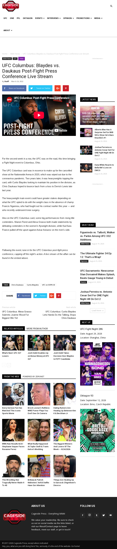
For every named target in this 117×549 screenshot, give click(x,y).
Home (4, 53)
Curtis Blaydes (33, 285)
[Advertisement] (58, 43)
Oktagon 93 (86, 395)
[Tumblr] (96, 515)
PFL (18, 18)
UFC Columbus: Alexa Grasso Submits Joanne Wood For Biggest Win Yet (17, 314)
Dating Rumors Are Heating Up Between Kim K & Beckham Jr (64, 410)
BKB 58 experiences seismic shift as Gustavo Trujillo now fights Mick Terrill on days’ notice (95, 117)
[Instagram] (89, 515)
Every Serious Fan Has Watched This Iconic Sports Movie (12, 410)
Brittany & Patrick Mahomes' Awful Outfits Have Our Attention (38, 482)
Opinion (67, 18)
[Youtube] (110, 515)
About (7, 30)
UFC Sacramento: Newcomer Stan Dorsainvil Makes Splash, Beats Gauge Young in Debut (97, 274)
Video (21, 59)
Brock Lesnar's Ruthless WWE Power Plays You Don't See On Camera (39, 410)
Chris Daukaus (17, 285)
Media (97, 18)
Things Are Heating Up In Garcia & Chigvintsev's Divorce (64, 482)
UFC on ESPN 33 (48, 285)
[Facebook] (82, 515)
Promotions (83, 18)
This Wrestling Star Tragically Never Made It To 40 (13, 482)
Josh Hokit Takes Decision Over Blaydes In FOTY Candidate (63, 356)
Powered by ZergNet (33, 377)
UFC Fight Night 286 (91, 328)
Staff (6, 81)
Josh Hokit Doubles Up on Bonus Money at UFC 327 (38, 356)
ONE (12, 18)
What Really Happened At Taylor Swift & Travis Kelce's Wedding (38, 446)
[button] (111, 4)
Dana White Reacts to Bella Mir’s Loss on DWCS (104, 167)
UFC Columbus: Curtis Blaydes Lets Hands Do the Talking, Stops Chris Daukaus (59, 314)
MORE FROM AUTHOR (37, 328)
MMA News (7, 59)
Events (38, 18)
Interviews (52, 18)
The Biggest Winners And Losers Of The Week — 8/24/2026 (62, 446)
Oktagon (27, 18)
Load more (96, 310)
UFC (5, 18)
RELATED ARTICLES (13, 328)
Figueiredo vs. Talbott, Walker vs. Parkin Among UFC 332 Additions (97, 236)
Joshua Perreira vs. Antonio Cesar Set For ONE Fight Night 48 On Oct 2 (96, 295)
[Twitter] (103, 515)
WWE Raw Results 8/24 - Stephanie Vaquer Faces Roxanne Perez (13, 446)
